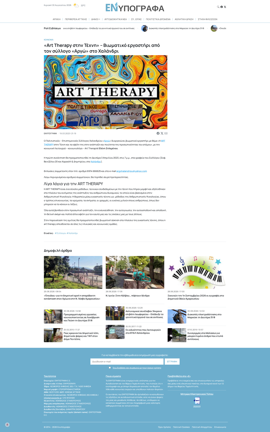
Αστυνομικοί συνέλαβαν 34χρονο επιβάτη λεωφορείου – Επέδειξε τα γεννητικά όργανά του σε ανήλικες (144, 314)
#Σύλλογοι (60, 233)
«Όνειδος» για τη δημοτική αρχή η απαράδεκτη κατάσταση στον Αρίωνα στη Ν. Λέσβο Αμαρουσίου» (72, 297)
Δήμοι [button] (94, 19)
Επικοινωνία (220, 427)
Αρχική (56, 19)
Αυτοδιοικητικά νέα (115, 19)
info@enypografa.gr (53, 398)
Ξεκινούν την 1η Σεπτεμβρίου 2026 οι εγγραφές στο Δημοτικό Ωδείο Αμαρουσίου (196, 297)
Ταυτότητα (50, 376)
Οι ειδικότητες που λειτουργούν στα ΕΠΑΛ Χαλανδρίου (143, 331)
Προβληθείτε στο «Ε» (179, 376)
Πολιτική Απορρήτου (202, 427)
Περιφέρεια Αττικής (76, 19)
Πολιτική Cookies (181, 427)
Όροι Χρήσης (164, 427)
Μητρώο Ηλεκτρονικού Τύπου (197, 394)
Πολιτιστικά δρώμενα (158, 19)
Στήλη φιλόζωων (207, 19)
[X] (225, 7)
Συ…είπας (136, 19)
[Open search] (218, 7)
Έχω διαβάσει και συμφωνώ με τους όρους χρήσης (137, 367)
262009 (196, 406)
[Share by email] (166, 133)
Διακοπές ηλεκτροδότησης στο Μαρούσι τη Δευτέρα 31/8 (204, 316)
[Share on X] (162, 133)
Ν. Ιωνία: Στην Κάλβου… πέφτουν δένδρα (127, 295)
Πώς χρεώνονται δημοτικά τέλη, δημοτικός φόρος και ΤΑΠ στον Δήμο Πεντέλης (81, 336)
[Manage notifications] (7, 424)
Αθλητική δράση (184, 19)
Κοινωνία (48, 39)
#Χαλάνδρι (72, 233)
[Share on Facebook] (158, 133)
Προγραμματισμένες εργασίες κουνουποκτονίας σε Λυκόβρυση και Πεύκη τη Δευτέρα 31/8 (81, 317)
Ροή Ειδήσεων (52, 28)
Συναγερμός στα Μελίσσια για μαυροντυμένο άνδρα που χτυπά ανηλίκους (205, 336)
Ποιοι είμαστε (113, 376)
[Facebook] (221, 7)
